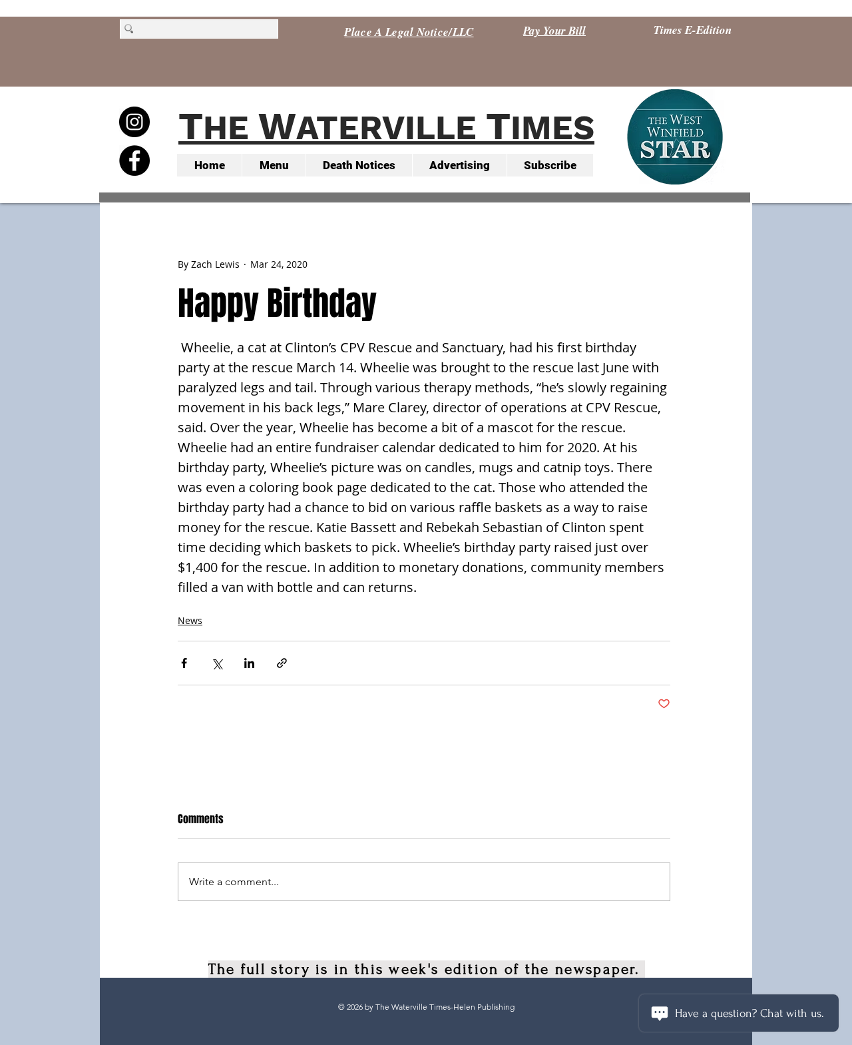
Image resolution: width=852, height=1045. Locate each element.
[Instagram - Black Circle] (134, 122)
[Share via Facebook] (184, 663)
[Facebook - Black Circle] (134, 160)
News (190, 620)
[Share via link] (282, 663)
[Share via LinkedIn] (249, 663)
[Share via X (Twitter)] (216, 663)
